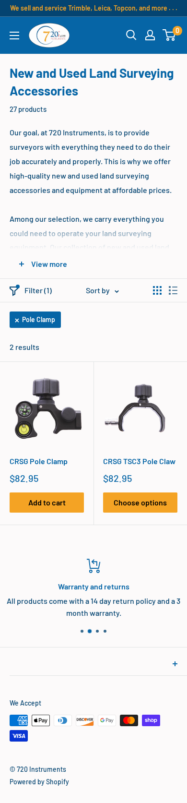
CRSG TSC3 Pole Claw (139, 461)
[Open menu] (14, 35)
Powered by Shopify (39, 782)
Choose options (140, 502)
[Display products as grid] (157, 290)
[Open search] (131, 35)
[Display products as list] (173, 290)
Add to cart (47, 502)
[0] (169, 35)
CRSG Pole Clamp (39, 461)
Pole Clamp (38, 319)
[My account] (150, 35)
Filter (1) (38, 290)
